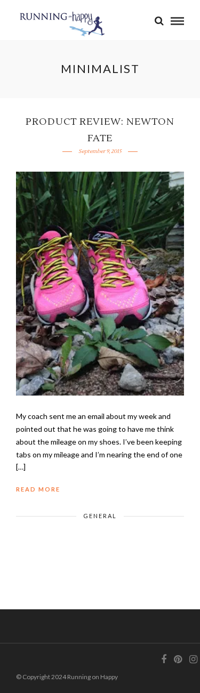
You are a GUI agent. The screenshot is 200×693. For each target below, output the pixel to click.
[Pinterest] (177, 659)
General (100, 515)
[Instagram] (193, 659)
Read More (38, 489)
